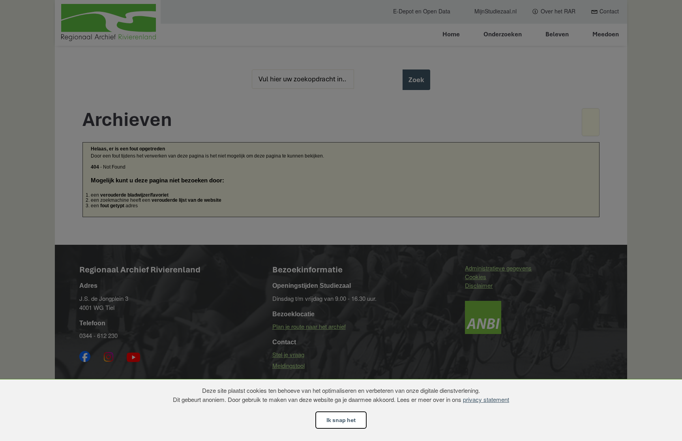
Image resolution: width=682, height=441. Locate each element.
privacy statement (486, 399)
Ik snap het (341, 420)
